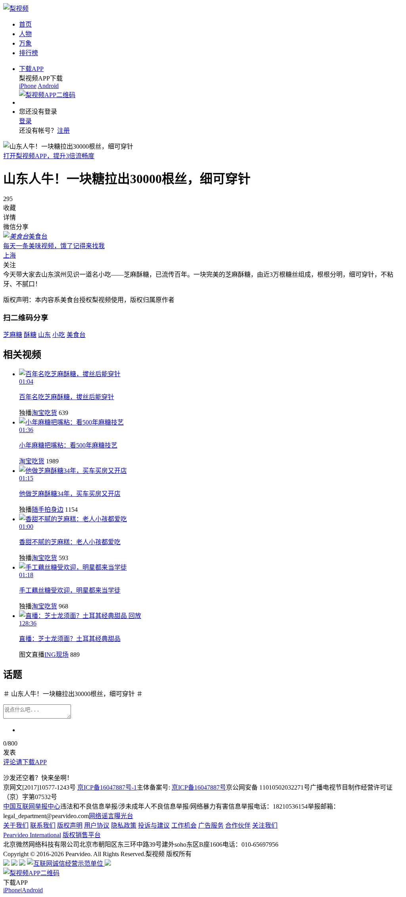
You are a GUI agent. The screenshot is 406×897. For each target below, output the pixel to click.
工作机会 (184, 825)
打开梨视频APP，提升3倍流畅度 (48, 156)
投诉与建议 (154, 825)
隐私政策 (123, 825)
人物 (25, 34)
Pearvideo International (32, 835)
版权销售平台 (82, 835)
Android (48, 85)
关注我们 (265, 825)
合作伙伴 (238, 825)
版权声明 (69, 825)
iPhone (27, 85)
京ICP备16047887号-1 (107, 787)
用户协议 (96, 825)
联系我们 (43, 825)
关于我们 (16, 825)
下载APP (31, 68)
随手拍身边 (47, 509)
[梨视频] (16, 8)
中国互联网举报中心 (31, 806)
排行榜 (28, 53)
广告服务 (211, 825)
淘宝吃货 (44, 412)
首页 (25, 24)
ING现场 (56, 654)
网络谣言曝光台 (111, 816)
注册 (63, 130)
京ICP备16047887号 (199, 787)
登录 (25, 121)
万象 (25, 43)
